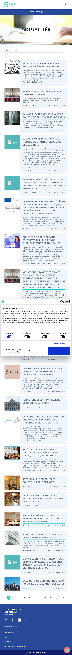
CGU (5, 637)
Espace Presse (9, 632)
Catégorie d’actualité (12, 50)
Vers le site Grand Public (37, 652)
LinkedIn (19, 620)
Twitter (25, 620)
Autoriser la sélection (36, 351)
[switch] (27, 336)
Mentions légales (10, 641)
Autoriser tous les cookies (58, 351)
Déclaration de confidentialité (15, 646)
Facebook (6, 620)
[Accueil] (10, 4)
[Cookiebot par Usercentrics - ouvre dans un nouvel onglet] (61, 301)
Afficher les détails (60, 344)
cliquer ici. (40, 325)
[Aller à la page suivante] (58, 598)
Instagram (12, 620)
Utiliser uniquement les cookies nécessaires (13, 351)
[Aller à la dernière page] (63, 598)
